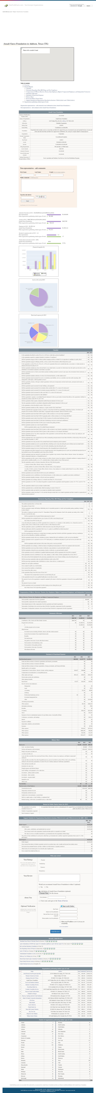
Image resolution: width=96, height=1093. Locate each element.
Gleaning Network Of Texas (32, 978)
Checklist (28, 88)
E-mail (57, 172)
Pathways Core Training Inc (26, 956)
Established (83, 971)
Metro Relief (32, 1002)
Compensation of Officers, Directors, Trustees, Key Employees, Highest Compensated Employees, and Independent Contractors (58, 92)
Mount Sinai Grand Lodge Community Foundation (31, 958)
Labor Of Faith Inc (24, 951)
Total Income (89, 971)
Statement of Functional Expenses (35, 95)
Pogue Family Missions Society (27, 961)
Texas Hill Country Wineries (32, 1009)
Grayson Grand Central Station (32, 991)
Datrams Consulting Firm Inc (32, 984)
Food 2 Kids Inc (32, 1004)
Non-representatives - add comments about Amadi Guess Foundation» (38, 107)
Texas (14, 11)
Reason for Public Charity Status (34, 98)
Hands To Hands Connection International (32, 998)
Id (19, 971)
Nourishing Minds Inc (32, 987)
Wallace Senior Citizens (32, 1016)
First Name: (23, 172)
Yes (42, 887)
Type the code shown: (25, 195)
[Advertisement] (48, 27)
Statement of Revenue (31, 93)
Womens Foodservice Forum (32, 975)
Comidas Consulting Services (32, 989)
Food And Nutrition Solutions (32, 982)
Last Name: (38, 172)
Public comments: (29, 178)
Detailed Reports (28, 87)
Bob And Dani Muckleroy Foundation (28, 946)
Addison (64, 121)
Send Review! (55, 931)
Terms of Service (63, 901)
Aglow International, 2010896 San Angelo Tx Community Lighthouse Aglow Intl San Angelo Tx (41, 943)
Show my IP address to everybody (72, 922)
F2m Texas (32, 1000)
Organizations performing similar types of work (36, 102)
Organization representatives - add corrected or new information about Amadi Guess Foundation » (45, 105)
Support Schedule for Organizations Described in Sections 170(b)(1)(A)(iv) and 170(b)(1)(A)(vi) (50, 100)
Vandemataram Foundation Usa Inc (27, 953)
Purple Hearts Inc (32, 1007)
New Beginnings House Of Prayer (27, 948)
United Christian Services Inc (26, 963)
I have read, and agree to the (54, 901)
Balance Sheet (29, 97)
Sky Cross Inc (32, 1011)
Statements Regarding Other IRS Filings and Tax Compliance (41, 90)
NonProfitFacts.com (7, 11)
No (47, 887)
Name (32, 971)
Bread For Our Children (32, 1013)
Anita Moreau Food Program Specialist (32, 973)
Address (60, 971)
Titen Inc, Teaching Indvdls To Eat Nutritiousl (32, 996)
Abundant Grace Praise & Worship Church (29, 941)
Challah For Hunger (32, 993)
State (79, 971)
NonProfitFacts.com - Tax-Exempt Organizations (26, 5)
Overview (26, 85)
